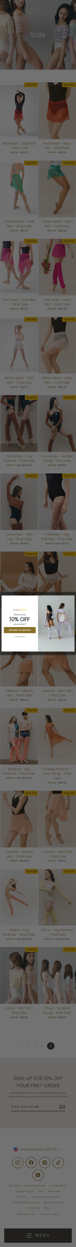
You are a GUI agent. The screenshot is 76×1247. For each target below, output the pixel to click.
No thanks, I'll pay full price (19, 636)
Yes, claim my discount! (20, 630)
